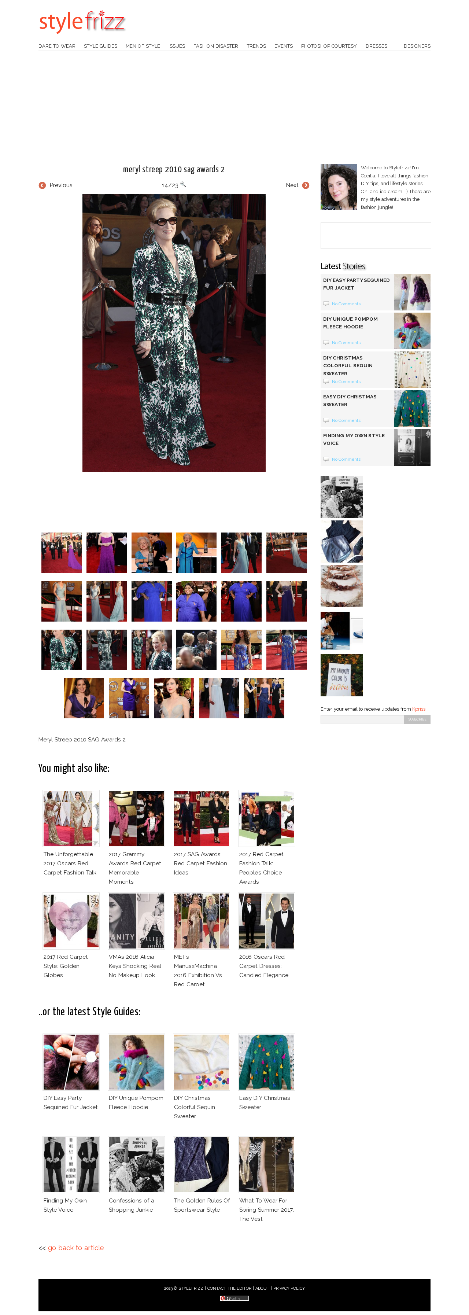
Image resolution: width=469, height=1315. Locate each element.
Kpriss (418, 709)
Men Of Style (143, 46)
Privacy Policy (289, 1288)
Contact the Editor (229, 1288)
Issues (177, 46)
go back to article (76, 1248)
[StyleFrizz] (82, 38)
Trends (256, 46)
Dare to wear (56, 46)
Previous (61, 185)
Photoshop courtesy (329, 46)
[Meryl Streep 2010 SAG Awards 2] (174, 333)
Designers (417, 46)
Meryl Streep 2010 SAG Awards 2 (174, 169)
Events (283, 46)
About (262, 1288)
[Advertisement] (234, 107)
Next (292, 185)
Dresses (376, 46)
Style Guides (100, 46)
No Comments (346, 303)
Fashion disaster (215, 46)
